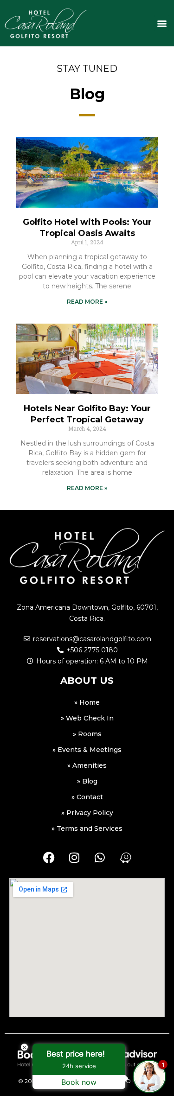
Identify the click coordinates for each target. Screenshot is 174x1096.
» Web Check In (87, 718)
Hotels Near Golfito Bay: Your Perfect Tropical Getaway (87, 413)
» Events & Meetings (87, 750)
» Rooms (87, 734)
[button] (161, 23)
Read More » (87, 301)
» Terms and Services (87, 828)
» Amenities (87, 765)
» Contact (87, 797)
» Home (87, 702)
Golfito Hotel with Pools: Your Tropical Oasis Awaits (87, 227)
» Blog (87, 781)
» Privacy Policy (87, 813)
